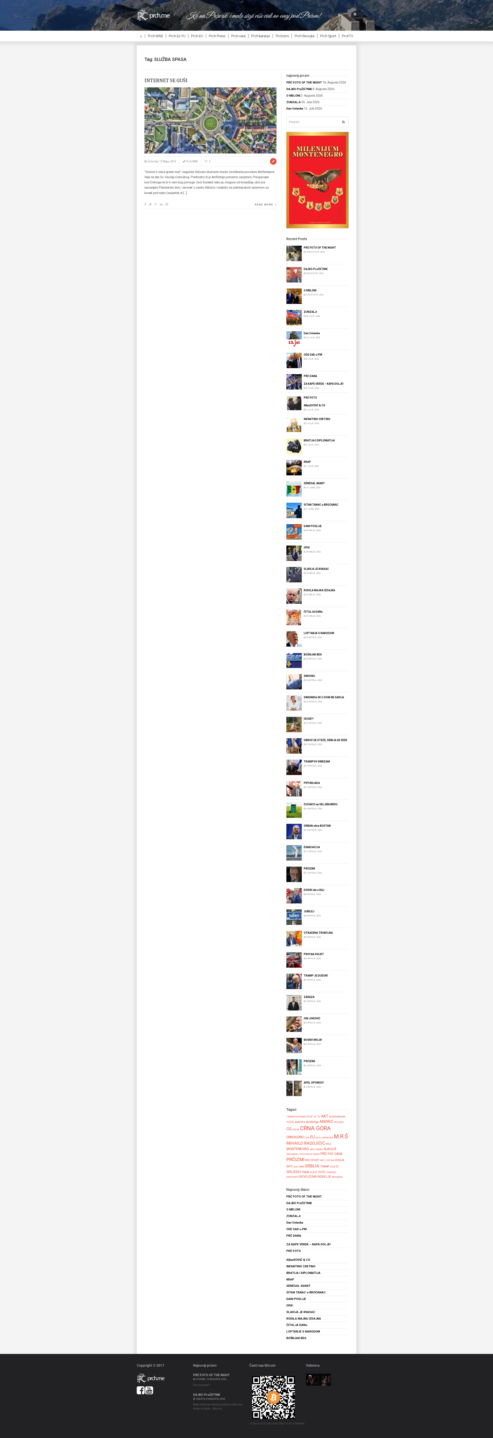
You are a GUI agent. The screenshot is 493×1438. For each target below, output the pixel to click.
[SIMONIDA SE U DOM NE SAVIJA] (294, 703)
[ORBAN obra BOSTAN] (294, 831)
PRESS (316, 1154)
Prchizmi (282, 36)
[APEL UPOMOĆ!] (294, 1088)
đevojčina (337, 1176)
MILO (328, 1144)
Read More (264, 204)
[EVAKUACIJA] (294, 853)
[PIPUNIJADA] (294, 788)
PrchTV (347, 36)
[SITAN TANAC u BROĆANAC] (294, 510)
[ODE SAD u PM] (294, 360)
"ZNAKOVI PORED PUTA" (299, 1116)
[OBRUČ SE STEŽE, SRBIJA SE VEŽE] (294, 746)
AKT (324, 1116)
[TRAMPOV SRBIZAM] (294, 767)
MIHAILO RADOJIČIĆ (305, 1143)
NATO (312, 1149)
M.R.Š (341, 1136)
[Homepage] (156, 15)
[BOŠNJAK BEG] (294, 660)
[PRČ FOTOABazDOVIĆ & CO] (294, 403)
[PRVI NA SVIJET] (294, 960)
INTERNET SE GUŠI (166, 80)
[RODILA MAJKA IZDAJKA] (294, 596)
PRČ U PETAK (327, 1160)
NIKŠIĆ (319, 1149)
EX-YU (318, 1137)
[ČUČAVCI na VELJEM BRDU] (294, 810)
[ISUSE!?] (294, 724)
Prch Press (217, 36)
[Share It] (145, 204)
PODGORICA (305, 1154)
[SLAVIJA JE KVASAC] (294, 574)
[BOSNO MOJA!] (294, 1045)
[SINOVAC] (294, 681)
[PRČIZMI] (294, 874)
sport (295, 1166)
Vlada (305, 1172)
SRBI (301, 1166)
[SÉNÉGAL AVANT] (294, 489)
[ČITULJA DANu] (294, 617)
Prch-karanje (260, 36)
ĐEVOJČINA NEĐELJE (315, 1176)
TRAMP (325, 1166)
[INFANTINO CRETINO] (294, 425)
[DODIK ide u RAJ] (294, 895)
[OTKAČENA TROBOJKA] (294, 938)
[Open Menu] (355, 14)
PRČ (323, 1154)
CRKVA (295, 1129)
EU (312, 1137)
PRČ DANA (335, 1154)
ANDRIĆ (326, 1121)
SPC (289, 1166)
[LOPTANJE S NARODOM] (294, 639)
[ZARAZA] (294, 1002)
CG (289, 1128)
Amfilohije (312, 1122)
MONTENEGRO (297, 1149)
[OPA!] (294, 553)
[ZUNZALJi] (294, 317)
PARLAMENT (292, 1154)
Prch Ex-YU (177, 36)
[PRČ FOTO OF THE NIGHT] (294, 253)
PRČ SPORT (312, 1160)
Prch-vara (238, 36)
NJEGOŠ (330, 1149)
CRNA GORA (315, 1128)
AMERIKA (300, 1122)
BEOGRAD (339, 1122)
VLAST (313, 1172)
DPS (307, 1137)
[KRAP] (294, 467)
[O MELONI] (294, 296)
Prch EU (197, 36)
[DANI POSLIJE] (294, 532)
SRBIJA (312, 1166)
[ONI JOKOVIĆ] (294, 1024)
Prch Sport (328, 36)
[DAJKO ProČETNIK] (294, 274)
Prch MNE (155, 36)
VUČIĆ (322, 1172)
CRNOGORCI (295, 1137)
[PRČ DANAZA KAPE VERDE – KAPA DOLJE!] (294, 381)
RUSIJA (339, 1160)
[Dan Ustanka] (294, 339)
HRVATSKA (327, 1137)
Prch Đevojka (304, 36)
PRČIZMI (295, 1159)
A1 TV (317, 1116)
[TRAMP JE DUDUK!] (294, 981)
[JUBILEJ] (294, 917)
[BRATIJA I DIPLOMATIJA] (294, 446)
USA (332, 1166)
